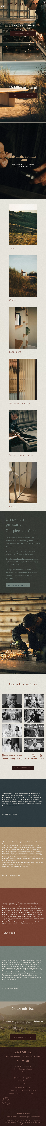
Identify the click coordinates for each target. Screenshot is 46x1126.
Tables (12, 248)
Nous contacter (22, 1088)
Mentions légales (11, 1116)
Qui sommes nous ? (22, 1078)
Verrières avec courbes (21, 455)
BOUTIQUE (22, 1081)
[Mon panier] (42, 4)
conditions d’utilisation (26, 1122)
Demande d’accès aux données (22, 1094)
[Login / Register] (37, 4)
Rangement (15, 351)
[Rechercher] (33, 4)
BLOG (22, 1084)
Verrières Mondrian (19, 403)
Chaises (13, 300)
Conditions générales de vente (22, 1091)
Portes (12, 506)
